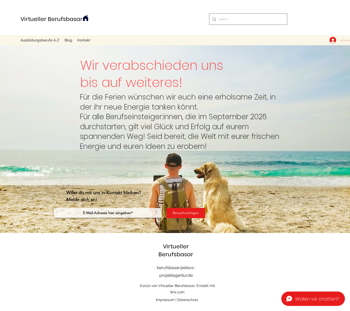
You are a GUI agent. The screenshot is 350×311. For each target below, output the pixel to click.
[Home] (85, 18)
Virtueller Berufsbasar (51, 19)
